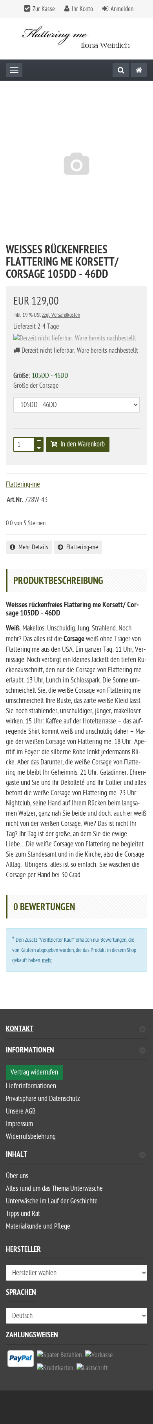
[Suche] (121, 70)
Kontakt (19, 1030)
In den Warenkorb (81, 444)
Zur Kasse (44, 9)
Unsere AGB (21, 1111)
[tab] (76, 1053)
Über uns (17, 1176)
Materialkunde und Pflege (38, 1226)
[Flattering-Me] (139, 70)
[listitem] (20, 1360)
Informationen (30, 1051)
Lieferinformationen (31, 1086)
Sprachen (21, 1293)
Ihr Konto (82, 9)
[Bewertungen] (21, 512)
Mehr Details (31, 547)
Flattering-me (80, 547)
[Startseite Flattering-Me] (76, 39)
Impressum (19, 1124)
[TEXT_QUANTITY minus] (39, 446)
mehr (47, 960)
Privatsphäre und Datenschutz (43, 1099)
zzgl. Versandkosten (61, 315)
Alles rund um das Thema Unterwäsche (54, 1188)
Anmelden (122, 9)
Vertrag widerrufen (34, 1072)
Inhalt (16, 1155)
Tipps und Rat (23, 1214)
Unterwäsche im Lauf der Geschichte (52, 1201)
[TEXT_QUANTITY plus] (39, 442)
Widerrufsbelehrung (31, 1136)
